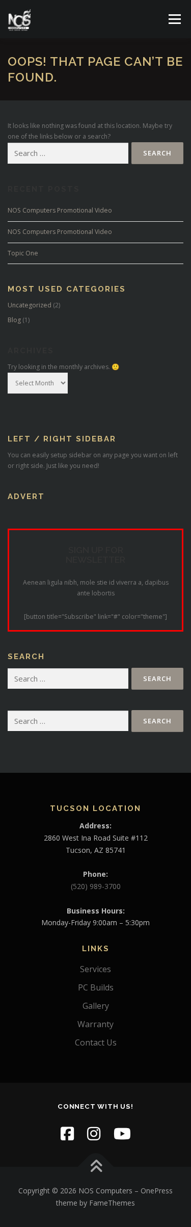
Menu (174, 19)
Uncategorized (29, 305)
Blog (14, 320)
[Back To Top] (95, 1167)
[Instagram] (93, 1133)
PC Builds (96, 987)
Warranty (95, 1024)
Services (95, 969)
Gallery (96, 1005)
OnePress (157, 1190)
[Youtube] (122, 1133)
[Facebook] (67, 1133)
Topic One (23, 253)
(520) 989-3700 (96, 886)
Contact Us (96, 1042)
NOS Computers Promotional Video (60, 210)
